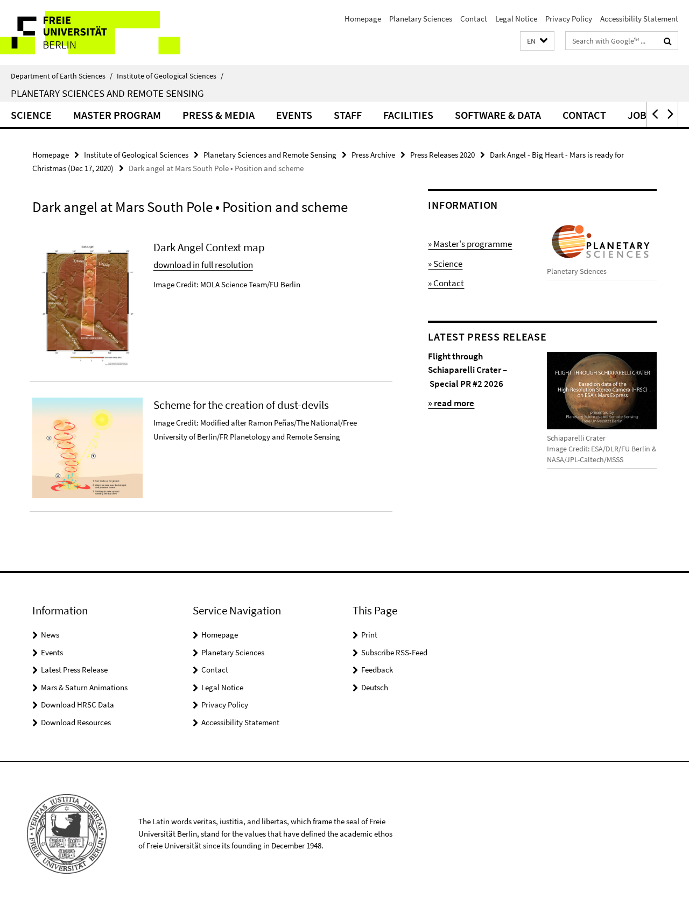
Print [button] (369, 634)
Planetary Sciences (420, 18)
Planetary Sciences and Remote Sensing (107, 93)
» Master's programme (470, 244)
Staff (348, 115)
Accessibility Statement (639, 18)
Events (294, 115)
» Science (445, 264)
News (50, 634)
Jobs (640, 115)
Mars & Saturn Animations (84, 687)
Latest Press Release (74, 669)
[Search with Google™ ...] (668, 40)
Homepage (362, 18)
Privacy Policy (568, 18)
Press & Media (218, 115)
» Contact (446, 283)
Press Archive (373, 155)
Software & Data (498, 115)
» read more (451, 403)
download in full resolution (203, 265)
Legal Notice (516, 18)
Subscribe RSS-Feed (394, 652)
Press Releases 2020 (442, 155)
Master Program (117, 115)
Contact (473, 18)
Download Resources (76, 722)
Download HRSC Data (77, 704)
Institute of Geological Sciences (170, 76)
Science (31, 115)
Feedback (377, 669)
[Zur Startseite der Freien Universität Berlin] (90, 32)
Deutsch (374, 687)
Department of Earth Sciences (62, 76)
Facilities (408, 115)
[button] (537, 41)
